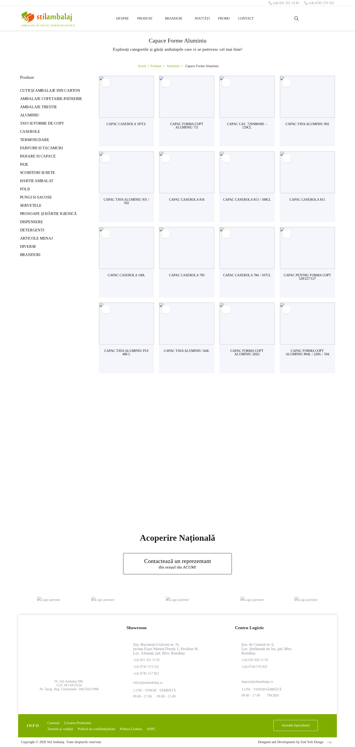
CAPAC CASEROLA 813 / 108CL (247, 199)
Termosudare (34, 140)
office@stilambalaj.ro (148, 682)
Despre (122, 18)
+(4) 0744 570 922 (254, 667)
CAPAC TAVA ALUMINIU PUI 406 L (126, 352)
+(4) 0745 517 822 (146, 673)
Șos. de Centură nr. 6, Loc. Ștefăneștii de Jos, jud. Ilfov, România (266, 648)
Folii (25, 189)
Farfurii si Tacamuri (41, 148)
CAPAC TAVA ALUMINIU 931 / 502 (126, 201)
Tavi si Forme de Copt (42, 123)
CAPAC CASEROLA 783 (187, 275)
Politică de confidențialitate (96, 729)
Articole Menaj (36, 238)
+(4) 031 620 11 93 (254, 660)
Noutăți (202, 18)
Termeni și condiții (60, 729)
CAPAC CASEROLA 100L (126, 275)
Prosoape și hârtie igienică (48, 214)
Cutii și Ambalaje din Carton (50, 90)
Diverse (28, 246)
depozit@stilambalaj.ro (257, 681)
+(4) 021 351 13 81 (285, 3)
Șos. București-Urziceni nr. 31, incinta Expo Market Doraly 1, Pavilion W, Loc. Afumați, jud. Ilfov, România (166, 648)
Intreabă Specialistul (296, 725)
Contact (246, 18)
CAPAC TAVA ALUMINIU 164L (187, 351)
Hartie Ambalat (36, 181)
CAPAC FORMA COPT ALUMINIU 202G (246, 352)
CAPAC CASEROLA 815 (307, 199)
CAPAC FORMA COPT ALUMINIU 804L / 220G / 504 (307, 352)
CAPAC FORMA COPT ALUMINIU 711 (186, 125)
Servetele (31, 205)
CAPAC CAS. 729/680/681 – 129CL (247, 125)
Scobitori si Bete (37, 173)
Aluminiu (29, 115)
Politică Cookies (131, 729)
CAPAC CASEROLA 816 (187, 199)
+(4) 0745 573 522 (321, 3)
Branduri (173, 18)
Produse (145, 18)
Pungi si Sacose (36, 197)
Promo (224, 18)
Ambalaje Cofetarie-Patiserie (51, 99)
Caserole (30, 131)
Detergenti (32, 230)
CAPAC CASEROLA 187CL (126, 124)
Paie (24, 164)
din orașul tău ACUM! (177, 563)
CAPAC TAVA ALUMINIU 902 (307, 124)
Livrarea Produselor (77, 723)
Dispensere (31, 222)
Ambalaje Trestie (38, 107)
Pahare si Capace (38, 156)
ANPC (151, 729)
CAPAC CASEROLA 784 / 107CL (247, 275)
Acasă (142, 66)
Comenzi (53, 723)
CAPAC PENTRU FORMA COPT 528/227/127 (307, 276)
